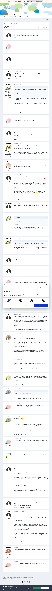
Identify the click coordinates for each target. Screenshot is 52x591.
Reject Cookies (45, 588)
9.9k (9, 94)
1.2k (9, 556)
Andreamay (8, 547)
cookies (10, 587)
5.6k (9, 51)
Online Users (6, 16)
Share (38, 27)
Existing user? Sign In (31, 1)
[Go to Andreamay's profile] (8, 551)
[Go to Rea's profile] (8, 337)
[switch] (20, 301)
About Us (19, 1)
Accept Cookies (37, 588)
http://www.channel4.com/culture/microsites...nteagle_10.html (23, 445)
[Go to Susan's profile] (8, 455)
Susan (8, 452)
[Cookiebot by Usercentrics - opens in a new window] (43, 284)
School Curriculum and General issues (20, 27)
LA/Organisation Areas (26, 16)
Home (9, 1)
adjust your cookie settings (7, 588)
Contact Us (29, 584)
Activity (10, 14)
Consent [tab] (10, 287)
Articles (15, 1)
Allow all (40, 305)
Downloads (15, 16)
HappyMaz (8, 84)
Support (14, 14)
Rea (8, 333)
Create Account (39, 1)
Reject (26, 305)
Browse (5, 14)
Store (18, 14)
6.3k (9, 342)
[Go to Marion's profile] (8, 46)
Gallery (10, 16)
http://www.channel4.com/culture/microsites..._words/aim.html (24, 120)
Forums (20, 16)
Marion (8, 43)
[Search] (47, 14)
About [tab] (41, 287)
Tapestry (23, 1)
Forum (12, 1)
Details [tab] (26, 287)
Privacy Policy (23, 584)
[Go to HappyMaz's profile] (8, 88)
